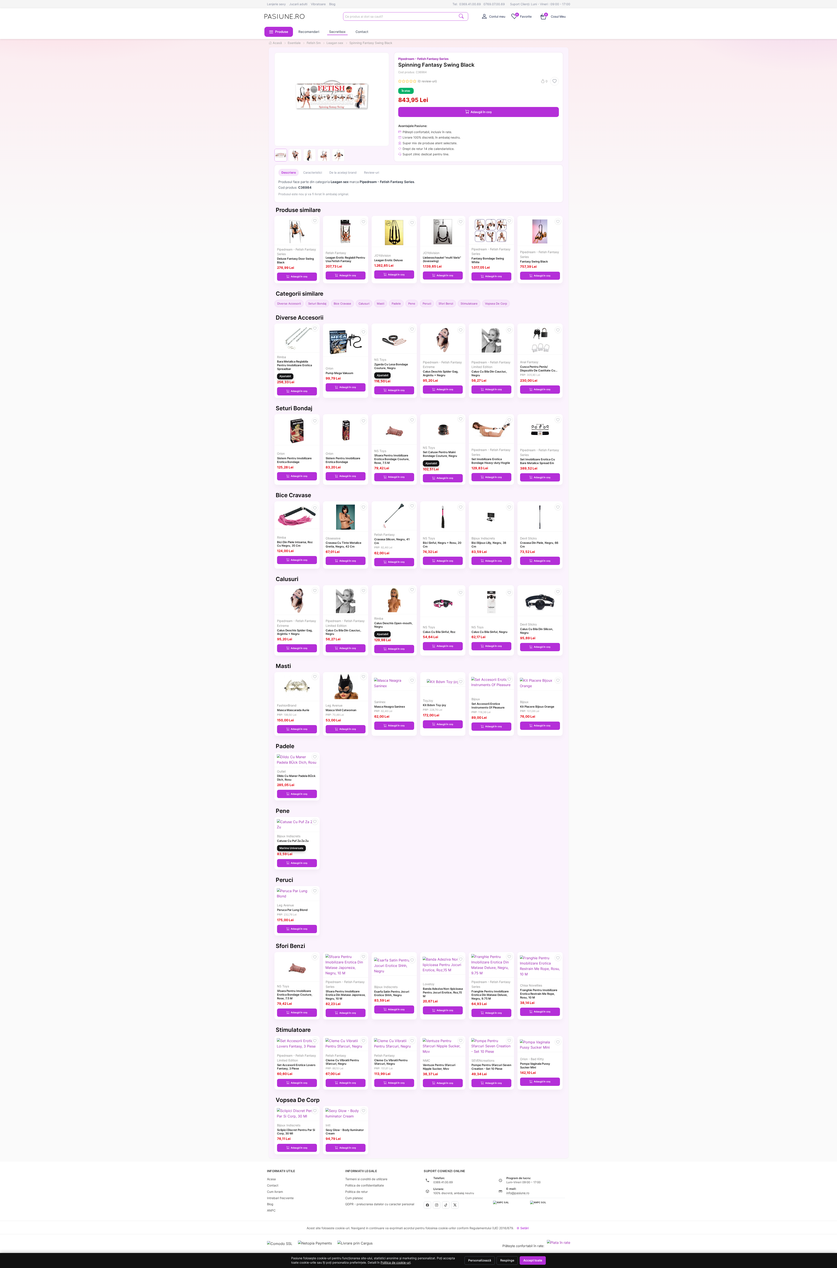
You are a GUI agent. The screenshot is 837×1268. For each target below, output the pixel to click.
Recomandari (308, 32)
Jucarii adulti (298, 4)
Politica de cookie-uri (395, 1262)
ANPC (271, 1210)
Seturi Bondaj (317, 303)
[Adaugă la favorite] (554, 81)
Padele (396, 303)
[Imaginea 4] (324, 155)
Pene (411, 303)
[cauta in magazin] (461, 16)
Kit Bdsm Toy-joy (434, 705)
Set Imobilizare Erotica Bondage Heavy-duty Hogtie (490, 460)
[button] (278, 32)
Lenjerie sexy (276, 4)
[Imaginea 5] (338, 155)
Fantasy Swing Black (534, 261)
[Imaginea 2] (295, 155)
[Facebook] (427, 1205)
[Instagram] (436, 1205)
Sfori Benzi (446, 303)
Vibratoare (318, 4)
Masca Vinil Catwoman (341, 710)
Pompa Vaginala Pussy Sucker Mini (535, 1065)
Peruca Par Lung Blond (292, 910)
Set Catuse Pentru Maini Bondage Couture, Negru (440, 454)
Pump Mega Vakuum (339, 373)
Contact (362, 32)
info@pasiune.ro (517, 1193)
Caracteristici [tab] (312, 172)
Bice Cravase (342, 303)
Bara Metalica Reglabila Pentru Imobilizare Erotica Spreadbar (294, 365)
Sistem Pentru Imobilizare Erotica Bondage (294, 460)
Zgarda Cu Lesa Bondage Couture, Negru (391, 366)
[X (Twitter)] (455, 1205)
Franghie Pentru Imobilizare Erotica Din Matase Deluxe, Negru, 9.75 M (490, 995)
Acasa (271, 1179)
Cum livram (275, 1191)
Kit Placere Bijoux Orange (537, 706)
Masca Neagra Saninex (389, 706)
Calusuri (364, 303)
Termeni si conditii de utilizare (366, 1179)
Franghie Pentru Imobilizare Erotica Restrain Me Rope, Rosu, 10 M (538, 993)
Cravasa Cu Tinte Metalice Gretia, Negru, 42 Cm (343, 544)
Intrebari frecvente (280, 1198)
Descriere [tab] (288, 172)
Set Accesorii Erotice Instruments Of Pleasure (488, 705)
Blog (332, 4)
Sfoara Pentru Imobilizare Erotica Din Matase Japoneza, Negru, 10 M (346, 995)
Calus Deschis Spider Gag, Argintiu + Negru (440, 373)
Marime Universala (291, 848)
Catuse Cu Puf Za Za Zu (293, 841)
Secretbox (337, 32)
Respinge (507, 1260)
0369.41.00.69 (470, 4)
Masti (380, 303)
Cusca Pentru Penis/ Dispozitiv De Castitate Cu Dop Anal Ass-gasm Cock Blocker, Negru (537, 372)
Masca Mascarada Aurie (293, 710)
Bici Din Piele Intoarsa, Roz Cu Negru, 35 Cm (295, 544)
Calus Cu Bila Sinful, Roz (439, 632)
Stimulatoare (469, 303)
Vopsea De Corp (496, 303)
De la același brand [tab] (343, 172)
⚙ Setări (523, 1228)
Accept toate (532, 1260)
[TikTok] (445, 1205)
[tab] (494, 16)
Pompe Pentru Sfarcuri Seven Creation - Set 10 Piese (491, 1066)
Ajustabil (285, 376)
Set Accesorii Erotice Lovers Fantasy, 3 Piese (296, 1066)
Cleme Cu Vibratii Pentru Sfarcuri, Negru (342, 1062)
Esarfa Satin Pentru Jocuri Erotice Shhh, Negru (391, 993)
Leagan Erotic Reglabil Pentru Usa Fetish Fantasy (345, 259)
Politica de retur (356, 1191)
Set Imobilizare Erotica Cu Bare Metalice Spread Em (537, 461)
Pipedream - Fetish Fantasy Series (423, 59)
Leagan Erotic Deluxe (388, 260)
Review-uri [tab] (371, 172)
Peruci (427, 303)
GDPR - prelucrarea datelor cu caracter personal (379, 1204)
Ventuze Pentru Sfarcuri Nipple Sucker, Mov (439, 1066)
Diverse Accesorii (289, 303)
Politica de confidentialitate (364, 1185)
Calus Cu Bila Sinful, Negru (489, 632)
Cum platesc (354, 1198)
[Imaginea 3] (309, 155)
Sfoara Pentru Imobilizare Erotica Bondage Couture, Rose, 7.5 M (392, 459)
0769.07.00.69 (494, 4)
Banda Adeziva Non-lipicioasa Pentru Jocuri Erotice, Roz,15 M (443, 992)
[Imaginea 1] (280, 155)
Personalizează (479, 1260)
